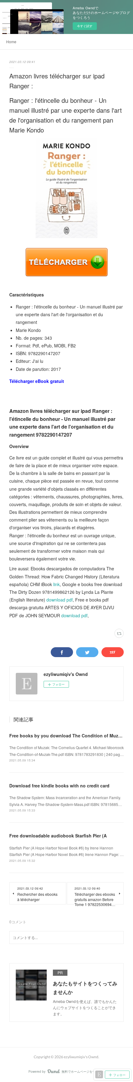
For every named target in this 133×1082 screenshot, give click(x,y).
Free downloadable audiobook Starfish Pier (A (58, 835)
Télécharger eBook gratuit (36, 381)
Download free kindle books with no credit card (59, 785)
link (56, 584)
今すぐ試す (84, 26)
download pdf (59, 600)
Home (11, 41)
